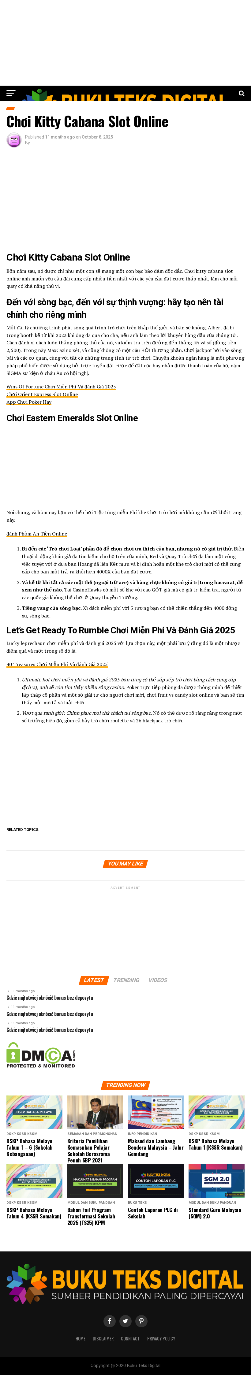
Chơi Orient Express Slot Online (42, 394)
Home (80, 1338)
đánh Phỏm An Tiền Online (36, 533)
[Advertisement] (125, 43)
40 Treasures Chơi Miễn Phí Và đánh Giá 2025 (57, 664)
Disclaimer (103, 1338)
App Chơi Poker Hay (28, 401)
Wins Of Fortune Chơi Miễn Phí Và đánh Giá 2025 (61, 386)
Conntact (130, 1338)
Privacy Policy (161, 1338)
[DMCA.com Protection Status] (40, 1066)
